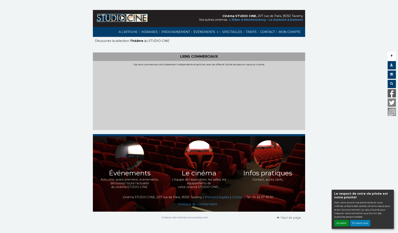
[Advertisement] (199, 97)
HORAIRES (149, 32)
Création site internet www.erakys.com (184, 217)
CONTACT (267, 32)
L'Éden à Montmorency (247, 20)
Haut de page (290, 218)
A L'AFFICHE (128, 32)
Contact (238, 197)
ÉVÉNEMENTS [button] (204, 32)
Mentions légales (217, 197)
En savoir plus (360, 223)
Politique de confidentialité (197, 204)
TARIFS (251, 32)
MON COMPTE (290, 32)
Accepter (341, 223)
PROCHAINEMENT (175, 32)
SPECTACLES (232, 32)
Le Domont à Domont (286, 20)
